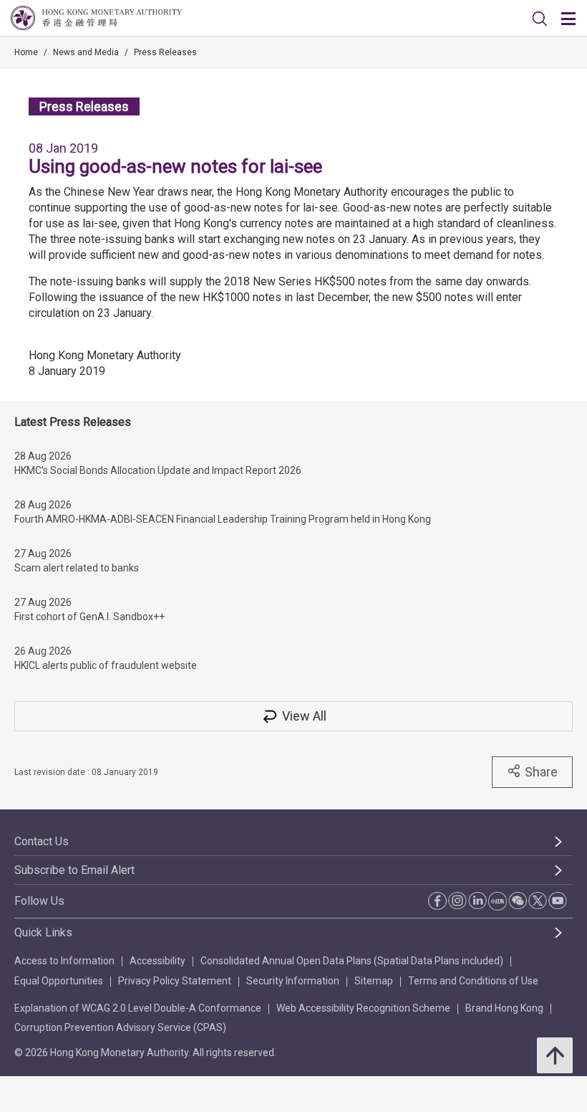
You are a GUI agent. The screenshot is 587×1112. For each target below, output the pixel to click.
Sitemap (373, 981)
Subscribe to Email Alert (74, 870)
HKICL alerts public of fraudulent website (105, 665)
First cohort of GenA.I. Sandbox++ (89, 616)
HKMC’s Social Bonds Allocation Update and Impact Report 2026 (157, 470)
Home (26, 52)
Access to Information (64, 960)
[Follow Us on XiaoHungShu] (497, 901)
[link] (540, 19)
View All (304, 715)
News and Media (86, 52)
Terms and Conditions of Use (473, 981)
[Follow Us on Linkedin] (477, 900)
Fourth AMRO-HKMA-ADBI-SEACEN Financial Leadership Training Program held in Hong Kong (222, 519)
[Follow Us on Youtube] (557, 900)
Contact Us (41, 841)
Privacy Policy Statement (174, 981)
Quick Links (43, 932)
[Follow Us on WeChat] (517, 900)
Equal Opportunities (58, 981)
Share (541, 771)
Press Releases (165, 52)
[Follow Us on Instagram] (457, 900)
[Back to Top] (555, 1055)
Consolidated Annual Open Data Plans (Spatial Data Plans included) (351, 960)
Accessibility (157, 960)
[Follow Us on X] (537, 900)
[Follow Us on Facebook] (437, 901)
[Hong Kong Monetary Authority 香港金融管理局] (96, 18)
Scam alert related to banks (76, 568)
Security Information (292, 981)
